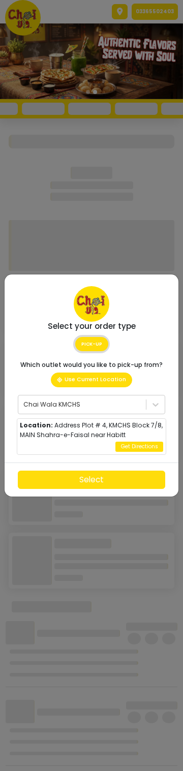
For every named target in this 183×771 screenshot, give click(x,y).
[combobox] (24, 404)
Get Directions (139, 446)
